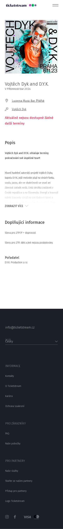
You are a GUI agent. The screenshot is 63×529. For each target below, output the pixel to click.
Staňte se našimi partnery (18, 480)
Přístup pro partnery (16, 491)
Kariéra (9, 396)
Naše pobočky (12, 443)
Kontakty (9, 376)
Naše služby (11, 470)
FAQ (7, 433)
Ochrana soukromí (14, 406)
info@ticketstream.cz (19, 327)
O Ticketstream (13, 386)
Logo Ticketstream (14, 501)
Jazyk (8, 338)
